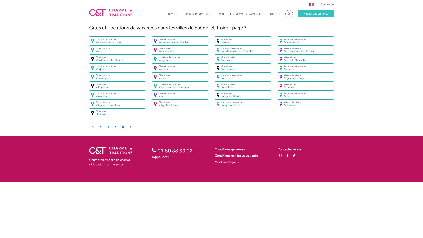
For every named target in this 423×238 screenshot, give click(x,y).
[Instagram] (281, 155)
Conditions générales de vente (236, 155)
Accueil (172, 14)
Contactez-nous (289, 149)
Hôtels (275, 14)
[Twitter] (294, 155)
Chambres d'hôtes (198, 14)
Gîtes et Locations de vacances (240, 14)
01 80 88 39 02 (174, 150)
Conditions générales (230, 149)
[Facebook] (287, 155)
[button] (311, 4)
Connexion (327, 4)
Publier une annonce (316, 13)
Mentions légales (227, 162)
